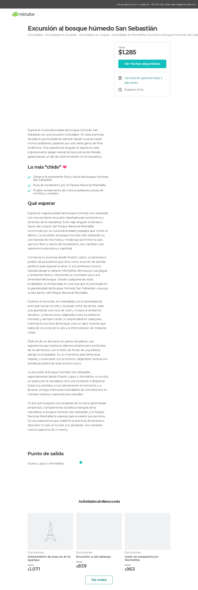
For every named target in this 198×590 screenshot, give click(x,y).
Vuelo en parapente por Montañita (142, 558)
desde (31, 564)
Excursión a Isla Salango (93, 556)
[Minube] (23, 14)
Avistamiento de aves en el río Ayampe (49, 558)
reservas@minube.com (183, 4)
